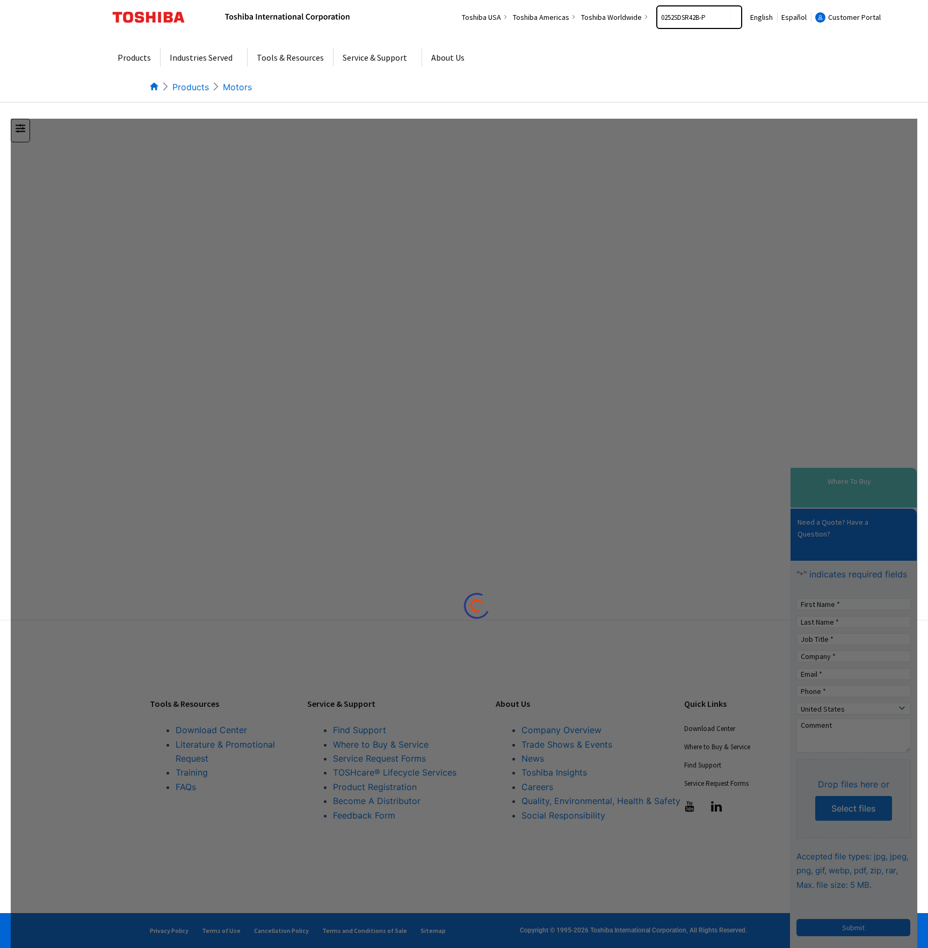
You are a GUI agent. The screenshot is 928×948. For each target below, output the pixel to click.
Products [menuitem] (134, 57)
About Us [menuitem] (448, 57)
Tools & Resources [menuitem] (290, 57)
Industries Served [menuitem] (201, 57)
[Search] (735, 17)
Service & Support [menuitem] (375, 57)
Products (190, 87)
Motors (237, 87)
